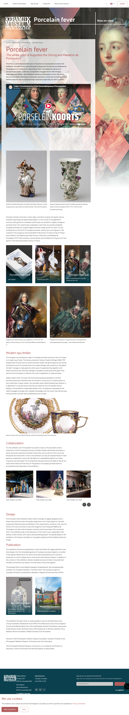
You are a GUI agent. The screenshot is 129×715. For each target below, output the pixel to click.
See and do (34, 4)
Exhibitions (26, 43)
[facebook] (36, 689)
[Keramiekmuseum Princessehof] (18, 23)
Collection (46, 4)
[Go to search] (107, 4)
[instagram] (44, 689)
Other (24, 709)
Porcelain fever (37, 43)
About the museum (62, 4)
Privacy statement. (79, 704)
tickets (122, 4)
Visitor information (19, 4)
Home (6, 4)
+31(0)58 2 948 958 (24, 693)
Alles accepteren (10, 709)
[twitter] (40, 689)
